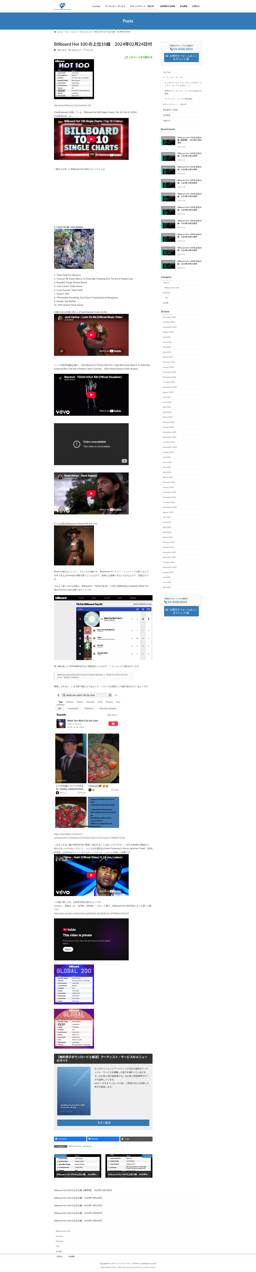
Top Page (167, 72)
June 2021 (167, 582)
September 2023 (170, 447)
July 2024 (167, 397)
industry (89, 1146)
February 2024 (169, 422)
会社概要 (166, 115)
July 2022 (167, 517)
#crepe (83, 675)
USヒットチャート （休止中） (175, 104)
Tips (166, 297)
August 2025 (168, 332)
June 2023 (167, 462)
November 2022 (169, 497)
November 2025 (169, 317)
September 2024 (170, 387)
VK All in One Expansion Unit (145, 1267)
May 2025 (167, 347)
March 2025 (168, 357)
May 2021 (167, 587)
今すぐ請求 (104, 1122)
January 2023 (168, 487)
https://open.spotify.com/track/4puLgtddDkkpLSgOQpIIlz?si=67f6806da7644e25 (91, 913)
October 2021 (169, 562)
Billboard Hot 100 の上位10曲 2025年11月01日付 (78, 1220)
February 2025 (169, 362)
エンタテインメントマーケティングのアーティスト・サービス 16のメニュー (183, 84)
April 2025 (167, 352)
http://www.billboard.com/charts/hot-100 (72, 105)
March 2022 (168, 537)
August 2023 (168, 452)
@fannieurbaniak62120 (68, 675)
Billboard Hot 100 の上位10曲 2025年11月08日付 (78, 1213)
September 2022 (170, 507)
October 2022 (169, 502)
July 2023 (167, 457)
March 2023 (168, 477)
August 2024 (168, 392)
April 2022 (167, 532)
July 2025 (167, 337)
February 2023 (169, 482)
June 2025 (167, 342)
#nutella (91, 675)
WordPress (113, 1267)
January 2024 (168, 427)
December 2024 (169, 372)
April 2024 (167, 412)
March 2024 (168, 417)
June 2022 (167, 522)
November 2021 (169, 557)
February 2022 (169, 542)
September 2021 (170, 567)
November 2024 (169, 377)
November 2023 (169, 437)
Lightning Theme (127, 1267)
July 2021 (167, 577)
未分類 (165, 303)
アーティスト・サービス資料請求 (178, 99)
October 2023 (169, 442)
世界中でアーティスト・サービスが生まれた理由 (183, 92)
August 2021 (168, 572)
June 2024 (167, 402)
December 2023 (169, 432)
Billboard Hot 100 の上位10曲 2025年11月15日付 (78, 1205)
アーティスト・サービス (173, 77)
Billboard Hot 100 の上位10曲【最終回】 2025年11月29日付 (189, 140)
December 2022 (169, 492)
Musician (166, 292)
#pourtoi (99, 675)
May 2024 (167, 407)
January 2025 (168, 367)
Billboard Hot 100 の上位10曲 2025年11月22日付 (78, 1198)
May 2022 (167, 527)
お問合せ (166, 120)
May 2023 (167, 467)
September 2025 (170, 327)
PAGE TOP (248, 1231)
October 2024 (169, 382)
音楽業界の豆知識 (170, 109)
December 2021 (169, 552)
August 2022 (168, 512)
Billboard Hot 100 (75, 1146)
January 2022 (168, 547)
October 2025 (169, 322)
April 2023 (167, 472)
